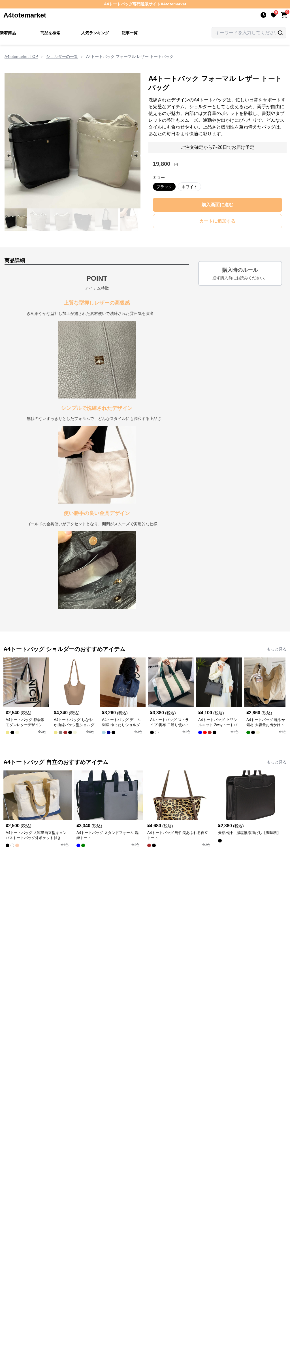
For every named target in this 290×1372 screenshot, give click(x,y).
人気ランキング (95, 33)
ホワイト (189, 186)
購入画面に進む (217, 204)
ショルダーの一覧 (62, 56)
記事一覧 (130, 33)
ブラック (164, 186)
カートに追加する (217, 221)
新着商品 (8, 33)
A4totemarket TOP (21, 56)
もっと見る (277, 649)
